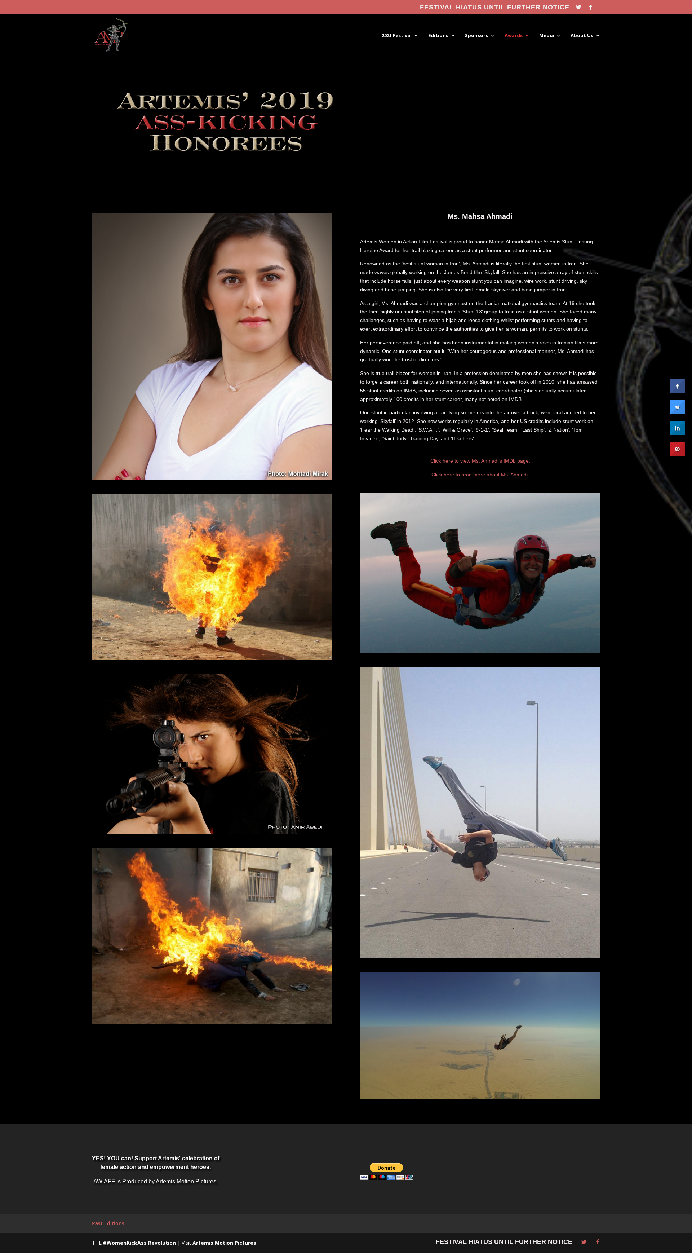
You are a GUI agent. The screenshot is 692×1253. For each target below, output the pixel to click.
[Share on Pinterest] (677, 454)
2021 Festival (397, 36)
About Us (582, 36)
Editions (438, 36)
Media (546, 36)
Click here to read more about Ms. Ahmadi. (480, 474)
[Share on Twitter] (677, 412)
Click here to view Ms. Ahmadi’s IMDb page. (480, 461)
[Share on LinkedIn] (677, 433)
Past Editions (108, 1223)
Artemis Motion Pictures (224, 1242)
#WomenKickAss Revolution (139, 1242)
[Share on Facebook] (677, 391)
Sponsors (476, 36)
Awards (514, 36)
